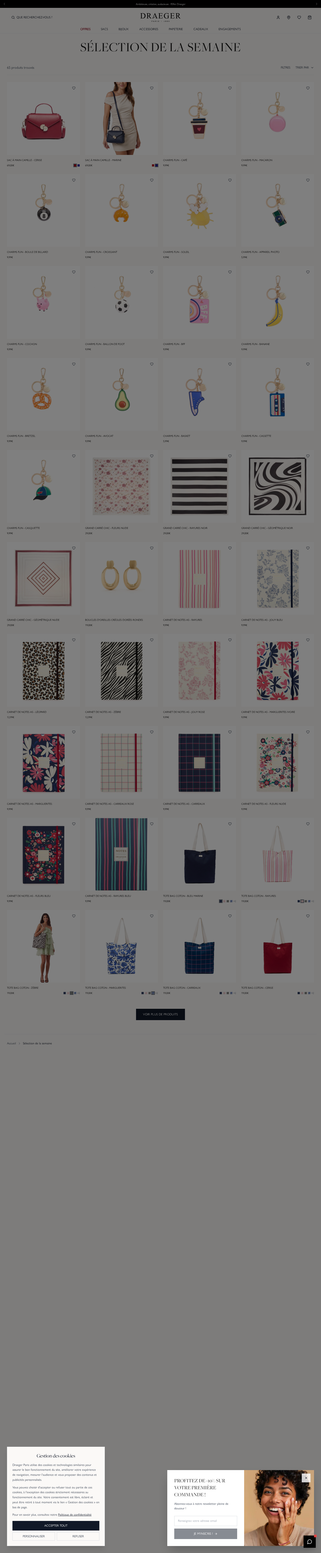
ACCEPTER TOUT (55, 1525)
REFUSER (78, 1536)
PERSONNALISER (34, 1536)
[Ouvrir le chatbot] (310, 1542)
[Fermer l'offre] (306, 1478)
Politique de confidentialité (74, 1515)
